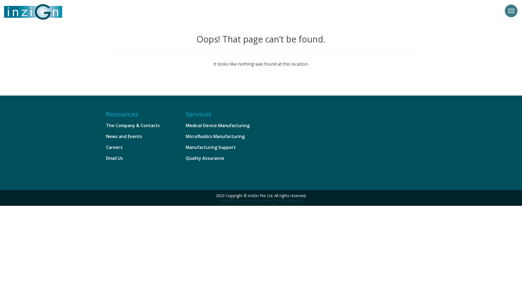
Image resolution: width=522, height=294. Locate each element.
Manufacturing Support (211, 147)
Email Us (114, 158)
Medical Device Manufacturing (218, 125)
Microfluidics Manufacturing (215, 136)
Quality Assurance (205, 158)
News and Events (124, 136)
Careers (114, 147)
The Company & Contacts (133, 125)
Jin (239, 200)
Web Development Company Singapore (274, 200)
